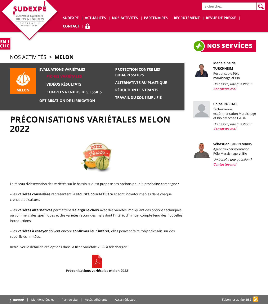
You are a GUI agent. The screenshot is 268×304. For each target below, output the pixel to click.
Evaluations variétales (62, 69)
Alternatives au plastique (141, 82)
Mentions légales (42, 300)
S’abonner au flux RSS (236, 300)
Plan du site (70, 300)
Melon (63, 57)
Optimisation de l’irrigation (67, 100)
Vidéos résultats (63, 84)
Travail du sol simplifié (138, 97)
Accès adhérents (96, 300)
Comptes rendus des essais (74, 92)
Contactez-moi (224, 89)
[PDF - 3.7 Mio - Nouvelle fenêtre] (97, 261)
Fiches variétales (64, 76)
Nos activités (28, 57)
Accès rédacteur (126, 300)
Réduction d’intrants (136, 90)
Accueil (17, 299)
